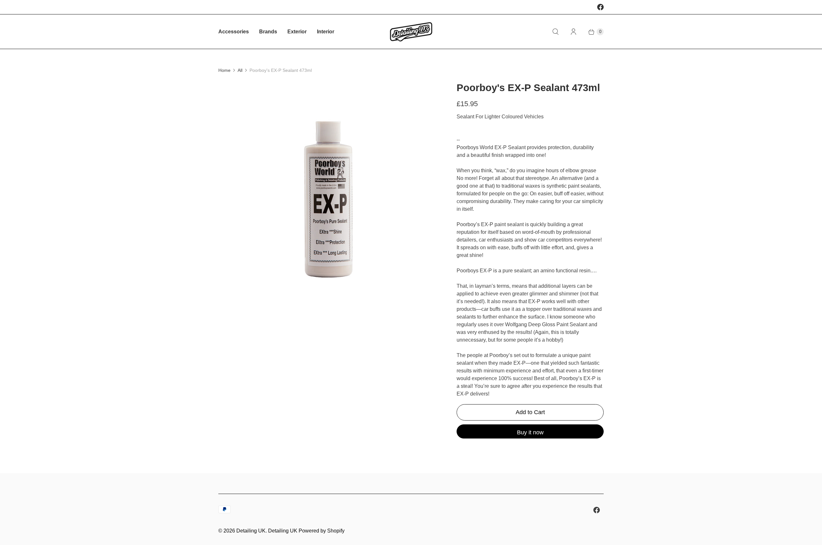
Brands (268, 31)
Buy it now (530, 432)
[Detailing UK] (411, 32)
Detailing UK (251, 530)
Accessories (233, 31)
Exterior (297, 31)
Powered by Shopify (322, 530)
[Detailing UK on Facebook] (600, 7)
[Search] (555, 31)
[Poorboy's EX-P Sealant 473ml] (328, 191)
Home (224, 70)
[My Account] (573, 31)
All (240, 70)
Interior (325, 31)
